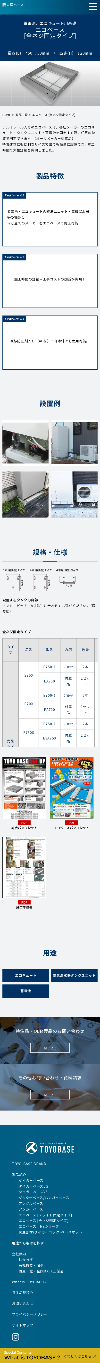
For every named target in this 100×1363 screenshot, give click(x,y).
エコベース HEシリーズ (39, 1226)
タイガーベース (31, 1180)
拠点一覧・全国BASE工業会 (41, 1271)
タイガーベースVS (33, 1191)
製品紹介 (19, 1174)
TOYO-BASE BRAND (29, 1163)
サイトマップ (22, 1325)
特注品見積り (22, 1292)
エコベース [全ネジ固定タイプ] (44, 1220)
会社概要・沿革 (31, 1265)
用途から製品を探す (28, 1243)
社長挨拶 (26, 1259)
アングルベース (31, 1203)
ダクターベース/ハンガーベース (44, 1197)
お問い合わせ (22, 1303)
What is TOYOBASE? (29, 1281)
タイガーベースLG (33, 1186)
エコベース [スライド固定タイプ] (45, 1214)
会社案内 (19, 1253)
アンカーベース (31, 1209)
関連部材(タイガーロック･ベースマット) (51, 1232)
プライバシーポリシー (30, 1314)
